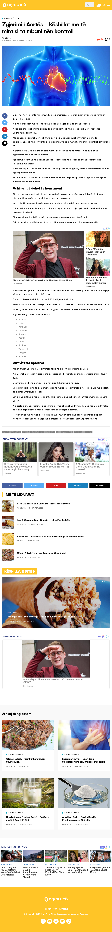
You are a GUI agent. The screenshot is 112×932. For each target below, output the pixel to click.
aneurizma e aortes (12, 432)
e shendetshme (48, 432)
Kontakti (63, 908)
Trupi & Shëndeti (11, 18)
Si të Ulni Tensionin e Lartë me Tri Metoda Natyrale (43, 504)
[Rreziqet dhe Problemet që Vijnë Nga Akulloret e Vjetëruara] (56, 602)
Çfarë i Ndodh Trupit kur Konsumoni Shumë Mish (41, 553)
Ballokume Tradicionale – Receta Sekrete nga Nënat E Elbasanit (50, 537)
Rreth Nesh (51, 908)
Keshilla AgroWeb (65, 432)
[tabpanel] (56, 602)
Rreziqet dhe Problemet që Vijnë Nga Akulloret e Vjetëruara (41, 617)
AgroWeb (6, 38)
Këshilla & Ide (15, 612)
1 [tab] (102, 581)
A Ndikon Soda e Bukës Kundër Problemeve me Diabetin (79, 818)
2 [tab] (104, 581)
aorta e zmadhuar (31, 432)
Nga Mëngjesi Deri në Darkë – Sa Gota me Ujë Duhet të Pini (27, 818)
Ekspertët (18, 388)
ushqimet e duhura (84, 432)
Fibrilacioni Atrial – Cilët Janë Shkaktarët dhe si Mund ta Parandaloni (83, 760)
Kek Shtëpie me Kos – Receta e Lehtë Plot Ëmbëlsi (43, 520)
